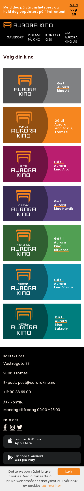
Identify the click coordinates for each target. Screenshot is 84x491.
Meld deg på (74, 9)
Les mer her (51, 485)
